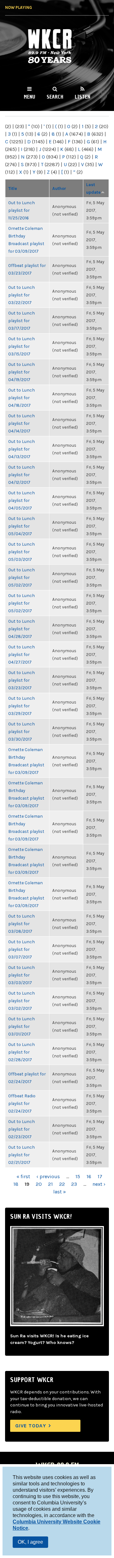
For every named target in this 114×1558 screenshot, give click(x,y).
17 (100, 1176)
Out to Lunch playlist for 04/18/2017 (21, 397)
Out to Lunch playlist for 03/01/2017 (21, 1026)
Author (59, 188)
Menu (29, 96)
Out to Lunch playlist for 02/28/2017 (21, 1052)
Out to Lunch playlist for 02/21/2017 (21, 1155)
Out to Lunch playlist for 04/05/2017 (21, 500)
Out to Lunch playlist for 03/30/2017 (21, 731)
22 (62, 1184)
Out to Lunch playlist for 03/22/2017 (21, 295)
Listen (82, 96)
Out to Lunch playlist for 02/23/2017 (21, 1129)
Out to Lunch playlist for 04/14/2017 (21, 423)
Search (55, 96)
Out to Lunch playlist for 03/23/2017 (21, 680)
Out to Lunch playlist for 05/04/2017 (21, 526)
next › (98, 1184)
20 (39, 1184)
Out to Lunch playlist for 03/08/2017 (21, 923)
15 (77, 1176)
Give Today (30, 1426)
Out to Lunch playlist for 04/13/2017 (21, 449)
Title (12, 188)
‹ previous (48, 1176)
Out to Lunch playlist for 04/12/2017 (21, 474)
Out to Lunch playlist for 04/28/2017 (21, 629)
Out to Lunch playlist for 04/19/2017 (21, 372)
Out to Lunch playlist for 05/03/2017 (21, 552)
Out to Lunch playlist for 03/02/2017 (21, 1000)
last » (59, 1192)
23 (74, 1184)
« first (23, 1176)
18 (15, 1184)
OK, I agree (30, 1542)
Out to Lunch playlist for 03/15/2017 (21, 346)
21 (50, 1184)
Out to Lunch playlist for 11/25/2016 (21, 210)
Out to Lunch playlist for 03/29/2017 (21, 706)
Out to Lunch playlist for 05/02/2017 (21, 577)
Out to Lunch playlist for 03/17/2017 (21, 320)
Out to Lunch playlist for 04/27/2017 (21, 654)
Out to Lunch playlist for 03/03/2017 (21, 975)
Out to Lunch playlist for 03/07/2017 (21, 949)
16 (88, 1176)
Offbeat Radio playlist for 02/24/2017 (21, 1103)
